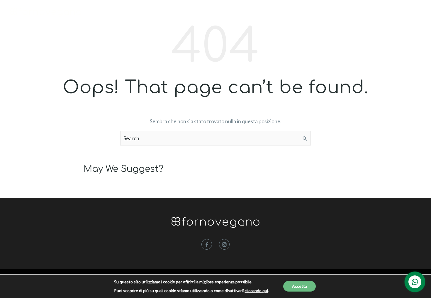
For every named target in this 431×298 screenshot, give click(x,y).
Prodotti (214, 13)
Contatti (354, 13)
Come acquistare (394, 13)
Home (190, 13)
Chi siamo (326, 13)
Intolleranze (248, 13)
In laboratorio (289, 13)
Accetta (299, 286)
